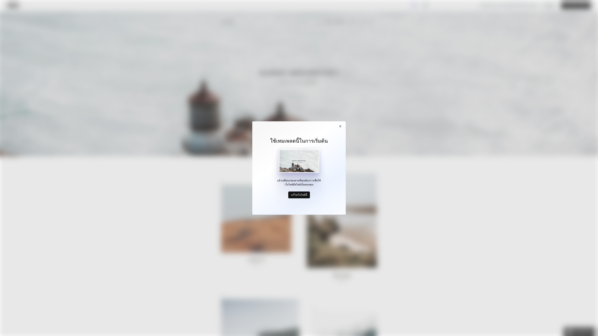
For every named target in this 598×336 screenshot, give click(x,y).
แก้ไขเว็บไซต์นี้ (299, 194)
